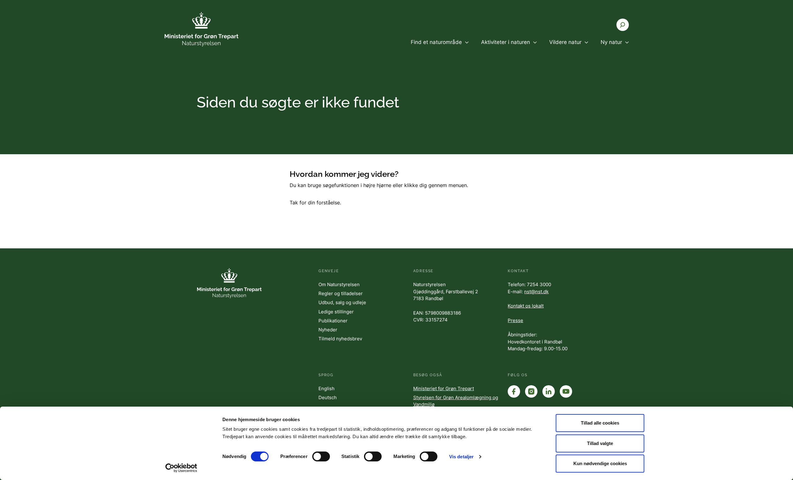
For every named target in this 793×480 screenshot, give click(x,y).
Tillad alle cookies (600, 422)
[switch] (321, 456)
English (326, 388)
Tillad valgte (600, 443)
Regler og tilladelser (340, 293)
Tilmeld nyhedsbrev (340, 339)
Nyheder (327, 330)
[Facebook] (514, 391)
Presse (515, 320)
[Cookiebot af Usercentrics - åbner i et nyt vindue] (181, 468)
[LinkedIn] (548, 391)
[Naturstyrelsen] (201, 29)
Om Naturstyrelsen (339, 284)
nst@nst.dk (536, 292)
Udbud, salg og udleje (342, 302)
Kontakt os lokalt (526, 306)
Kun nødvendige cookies (600, 463)
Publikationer (333, 321)
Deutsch (327, 397)
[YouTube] (566, 391)
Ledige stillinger (336, 312)
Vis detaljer (461, 456)
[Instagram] (531, 391)
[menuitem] (440, 47)
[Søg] (622, 25)
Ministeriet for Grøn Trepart (443, 388)
